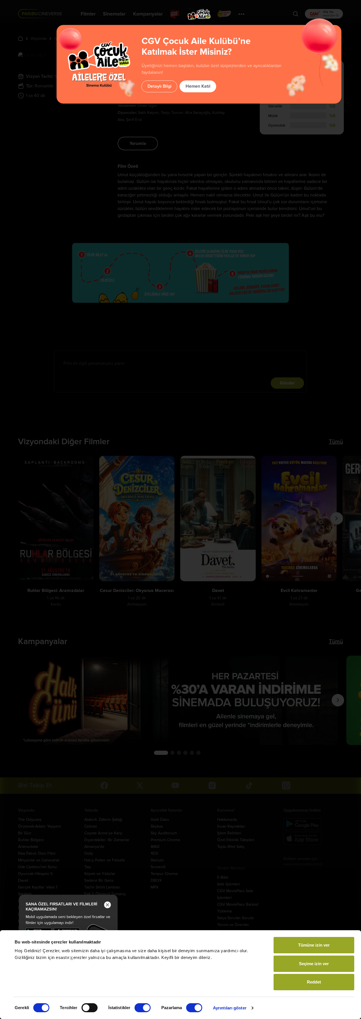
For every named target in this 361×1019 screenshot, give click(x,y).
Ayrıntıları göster (229, 1007)
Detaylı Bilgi (159, 86)
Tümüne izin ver (314, 945)
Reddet (314, 982)
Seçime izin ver (314, 963)
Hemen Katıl (198, 86)
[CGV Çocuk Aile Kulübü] (199, 14)
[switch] (90, 1007)
